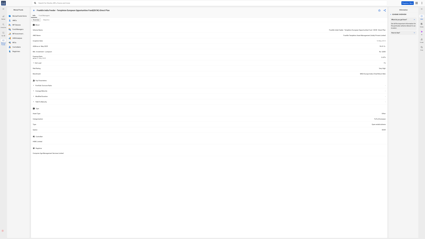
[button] (3, 9)
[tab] (34, 15)
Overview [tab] (36, 20)
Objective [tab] (46, 20)
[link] (3, 3)
